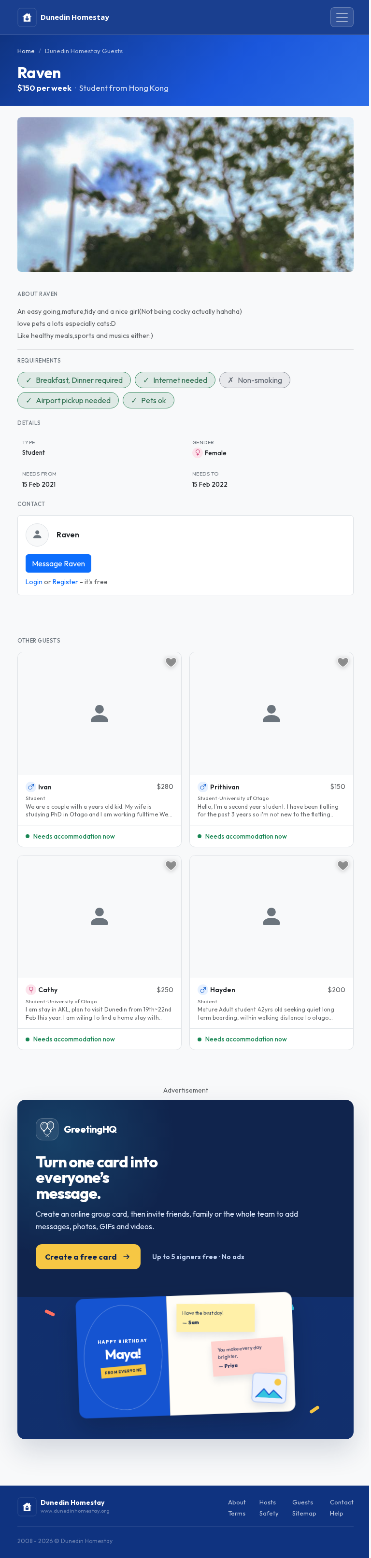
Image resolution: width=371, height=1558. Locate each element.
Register (65, 581)
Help (336, 1513)
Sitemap (304, 1513)
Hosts (267, 1502)
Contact (342, 1502)
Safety (269, 1513)
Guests (302, 1502)
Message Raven (58, 563)
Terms (236, 1513)
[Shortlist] (171, 662)
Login (34, 581)
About (237, 1502)
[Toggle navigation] (342, 17)
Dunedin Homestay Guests (84, 51)
